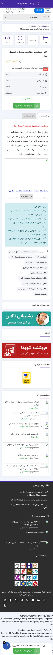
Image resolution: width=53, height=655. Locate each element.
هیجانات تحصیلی (40, 294)
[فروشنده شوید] (26, 350)
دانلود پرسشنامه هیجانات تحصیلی (34, 283)
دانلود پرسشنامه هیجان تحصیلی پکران (33, 278)
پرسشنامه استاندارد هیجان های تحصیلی (23, 252)
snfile (7, 87)
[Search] (6, 17)
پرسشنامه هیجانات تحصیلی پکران (34, 267)
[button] (2, 3)
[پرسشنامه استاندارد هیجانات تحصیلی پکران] (26, 68)
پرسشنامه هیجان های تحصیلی (35, 262)
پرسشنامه (8, 93)
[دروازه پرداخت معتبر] (26, 377)
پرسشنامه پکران (41, 257)
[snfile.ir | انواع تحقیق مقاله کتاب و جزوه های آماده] (13, 10)
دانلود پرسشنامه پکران (38, 273)
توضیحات (43, 116)
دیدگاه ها (27, 116)
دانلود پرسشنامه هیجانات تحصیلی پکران (32, 288)
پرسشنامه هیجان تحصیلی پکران (21, 257)
